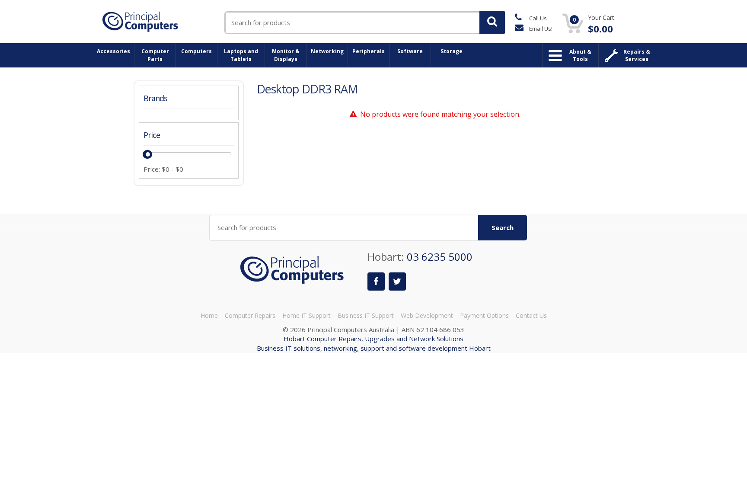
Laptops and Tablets (241, 55)
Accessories (113, 51)
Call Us (537, 18)
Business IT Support (366, 315)
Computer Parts (155, 55)
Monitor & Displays (286, 55)
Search (503, 227)
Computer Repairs (250, 315)
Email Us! (540, 28)
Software (410, 51)
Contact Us (531, 315)
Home (209, 315)
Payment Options (484, 315)
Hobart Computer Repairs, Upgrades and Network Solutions (373, 338)
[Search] (492, 22)
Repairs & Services (636, 55)
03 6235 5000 (439, 256)
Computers (196, 51)
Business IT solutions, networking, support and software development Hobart (374, 348)
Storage (452, 51)
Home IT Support (306, 315)
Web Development (427, 315)
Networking (327, 51)
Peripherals (368, 51)
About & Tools (580, 55)
